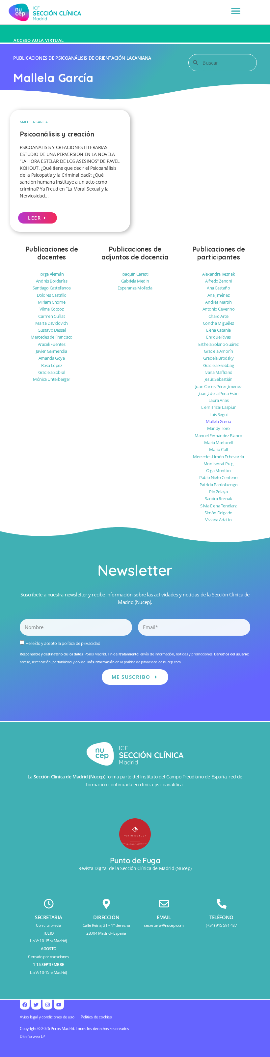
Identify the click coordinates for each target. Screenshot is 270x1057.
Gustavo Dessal (52, 330)
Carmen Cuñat (51, 316)
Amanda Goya (52, 358)
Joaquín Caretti (135, 274)
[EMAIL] (164, 904)
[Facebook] (25, 1005)
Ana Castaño (218, 288)
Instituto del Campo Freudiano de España (183, 776)
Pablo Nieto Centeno (218, 477)
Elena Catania (218, 330)
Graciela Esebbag (218, 365)
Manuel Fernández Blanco (218, 435)
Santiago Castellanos (51, 288)
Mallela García (33, 121)
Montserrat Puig (218, 464)
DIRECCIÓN (106, 917)
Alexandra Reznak (218, 274)
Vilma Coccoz (52, 309)
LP (43, 1036)
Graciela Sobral (51, 372)
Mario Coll (218, 449)
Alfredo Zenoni (218, 281)
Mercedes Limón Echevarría (218, 457)
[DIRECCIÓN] (106, 904)
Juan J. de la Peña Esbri (218, 393)
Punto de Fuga (135, 860)
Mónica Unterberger (51, 379)
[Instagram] (47, 1005)
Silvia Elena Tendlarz (218, 506)
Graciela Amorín (218, 351)
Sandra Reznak (218, 498)
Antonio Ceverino (218, 309)
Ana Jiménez (218, 295)
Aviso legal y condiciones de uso (47, 1017)
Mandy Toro (218, 428)
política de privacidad (81, 643)
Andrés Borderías (52, 281)
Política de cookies (96, 1017)
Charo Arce (218, 316)
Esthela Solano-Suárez (218, 344)
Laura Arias (218, 400)
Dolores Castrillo (52, 295)
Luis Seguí (218, 414)
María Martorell (218, 442)
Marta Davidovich (51, 323)
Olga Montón (218, 470)
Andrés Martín (218, 302)
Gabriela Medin (135, 281)
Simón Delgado (218, 513)
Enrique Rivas (218, 337)
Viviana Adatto (218, 520)
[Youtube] (59, 1005)
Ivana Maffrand (218, 372)
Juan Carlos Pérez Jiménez (218, 386)
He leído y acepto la (62, 643)
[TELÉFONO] (222, 904)
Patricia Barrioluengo (219, 485)
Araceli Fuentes (52, 344)
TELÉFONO (221, 917)
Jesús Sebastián (218, 379)
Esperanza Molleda (135, 288)
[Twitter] (36, 1005)
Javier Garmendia (51, 351)
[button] (235, 10)
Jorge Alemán (52, 274)
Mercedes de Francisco (51, 337)
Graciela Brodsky (218, 358)
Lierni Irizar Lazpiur (218, 407)
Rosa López (51, 365)
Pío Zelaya (218, 492)
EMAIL (164, 917)
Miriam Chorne (52, 302)
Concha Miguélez (218, 323)
